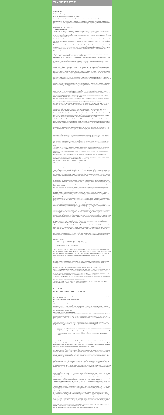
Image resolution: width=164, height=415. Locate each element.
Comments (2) (68, 409)
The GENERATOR (64, 2)
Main (62, 8)
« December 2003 (56, 8)
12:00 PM (63, 284)
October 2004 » (67, 8)
